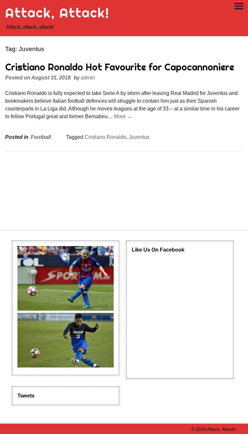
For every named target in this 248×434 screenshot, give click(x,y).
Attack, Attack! (57, 13)
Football (41, 137)
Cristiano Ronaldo (105, 137)
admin (88, 77)
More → (123, 116)
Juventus (139, 137)
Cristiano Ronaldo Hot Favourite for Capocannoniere (119, 67)
